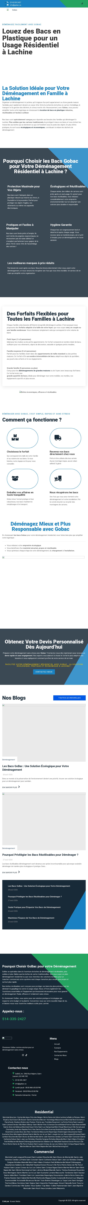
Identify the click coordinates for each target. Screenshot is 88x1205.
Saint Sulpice (30, 1183)
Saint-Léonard (7, 1125)
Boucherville (13, 1137)
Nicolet (37, 1180)
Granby (53, 1178)
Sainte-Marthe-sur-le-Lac (38, 1134)
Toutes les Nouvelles (69, 698)
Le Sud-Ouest (13, 1120)
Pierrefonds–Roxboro (13, 1122)
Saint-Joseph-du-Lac (55, 1134)
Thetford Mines (11, 1183)
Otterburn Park (48, 1162)
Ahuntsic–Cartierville (17, 1117)
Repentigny (53, 1132)
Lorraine (16, 1132)
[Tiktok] (82, 4)
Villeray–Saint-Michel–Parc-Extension (41, 1125)
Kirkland (63, 1125)
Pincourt (77, 1141)
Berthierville (31, 1178)
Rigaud (77, 1144)
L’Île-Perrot (58, 1165)
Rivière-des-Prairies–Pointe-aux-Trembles (36, 1122)
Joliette (67, 1175)
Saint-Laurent (78, 1122)
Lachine (63, 1117)
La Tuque (63, 1180)
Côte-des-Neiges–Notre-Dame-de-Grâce (45, 1117)
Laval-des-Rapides (21, 1129)
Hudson (31, 1144)
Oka (65, 1134)
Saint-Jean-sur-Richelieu (26, 1139)
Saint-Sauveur (79, 1173)
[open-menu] (85, 11)
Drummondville (10, 1180)
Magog (48, 1178)
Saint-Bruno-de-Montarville (28, 1137)
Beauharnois (39, 1141)
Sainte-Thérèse (76, 1129)
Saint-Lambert (37, 1157)
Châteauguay (29, 1141)
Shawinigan (55, 1180)
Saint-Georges (77, 1180)
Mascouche (44, 1132)
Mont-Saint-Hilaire (70, 1139)
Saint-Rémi (36, 1146)
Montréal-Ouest (28, 1127)
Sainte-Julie (42, 1137)
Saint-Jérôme (38, 1170)
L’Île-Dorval (77, 1127)
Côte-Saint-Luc (39, 1127)
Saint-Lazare (39, 1144)
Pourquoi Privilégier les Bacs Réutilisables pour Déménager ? (40, 854)
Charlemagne (62, 1132)
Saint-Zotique (69, 1144)
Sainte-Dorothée (42, 1129)
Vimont (61, 1183)
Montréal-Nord (70, 1120)
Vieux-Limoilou (46, 1188)
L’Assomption (73, 1132)
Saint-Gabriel (22, 1178)
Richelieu (52, 1139)
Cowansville (61, 1178)
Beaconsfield (81, 1125)
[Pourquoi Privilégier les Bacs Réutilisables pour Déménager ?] (44, 821)
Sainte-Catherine (45, 1160)
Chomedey (10, 1129)
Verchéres (21, 1183)
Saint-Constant (74, 1137)
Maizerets (61, 1188)
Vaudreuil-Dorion (68, 1141)
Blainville (67, 1129)
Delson (13, 1139)
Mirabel (25, 1134)
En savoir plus (9, 787)
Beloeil (21, 1141)
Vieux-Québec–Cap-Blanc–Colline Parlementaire (49, 1186)
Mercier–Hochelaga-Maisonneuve (52, 1120)
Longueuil (70, 1134)
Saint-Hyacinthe (42, 1183)
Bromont (69, 1178)
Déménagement (8, 760)
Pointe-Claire (71, 1125)
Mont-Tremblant (20, 1175)
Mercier (29, 1146)
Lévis (70, 1180)
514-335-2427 (14, 1019)
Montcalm (27, 1188)
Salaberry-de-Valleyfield (53, 1141)
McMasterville (13, 1141)
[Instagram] (23, 1056)
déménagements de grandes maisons (34, 371)
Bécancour (30, 1180)
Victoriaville (21, 1180)
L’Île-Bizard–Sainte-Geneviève (29, 1120)
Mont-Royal (59, 1127)
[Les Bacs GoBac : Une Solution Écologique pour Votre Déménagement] (44, 733)
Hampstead (50, 1127)
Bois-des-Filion (25, 1132)
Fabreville (68, 1183)
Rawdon (13, 1178)
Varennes (51, 1137)
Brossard (77, 1134)
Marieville (59, 1139)
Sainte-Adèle (9, 1175)
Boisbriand (59, 1129)
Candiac (58, 1137)
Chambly (38, 1139)
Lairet (54, 1188)
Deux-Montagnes (16, 1134)
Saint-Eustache (42, 1173)
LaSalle (69, 1117)
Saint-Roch (36, 1188)
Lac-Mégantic (78, 1178)
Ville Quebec (25, 1186)
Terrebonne (35, 1132)
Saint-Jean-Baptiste (75, 1186)
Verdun (15, 1125)
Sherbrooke (40, 1178)
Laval (83, 1127)
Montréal (6, 1117)
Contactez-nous (44, 672)
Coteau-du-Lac (49, 1144)
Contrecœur (16, 1186)
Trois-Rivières (45, 1180)
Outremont (80, 1120)
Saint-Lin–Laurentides (35, 1175)
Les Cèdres (59, 1144)
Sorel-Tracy (76, 1183)
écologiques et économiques (33, 127)
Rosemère (9, 1132)
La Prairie (64, 1137)
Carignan (45, 1139)
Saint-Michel (53, 1146)
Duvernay (51, 1129)
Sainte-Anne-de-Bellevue (12, 1127)
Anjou (28, 1117)
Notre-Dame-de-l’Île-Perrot (18, 1144)
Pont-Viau (32, 1129)
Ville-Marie (22, 1125)
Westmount (68, 1127)
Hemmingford (63, 1146)
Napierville (44, 1146)
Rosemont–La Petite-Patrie (62, 1122)
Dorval (57, 1125)
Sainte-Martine (63, 1168)
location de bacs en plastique (52, 110)
